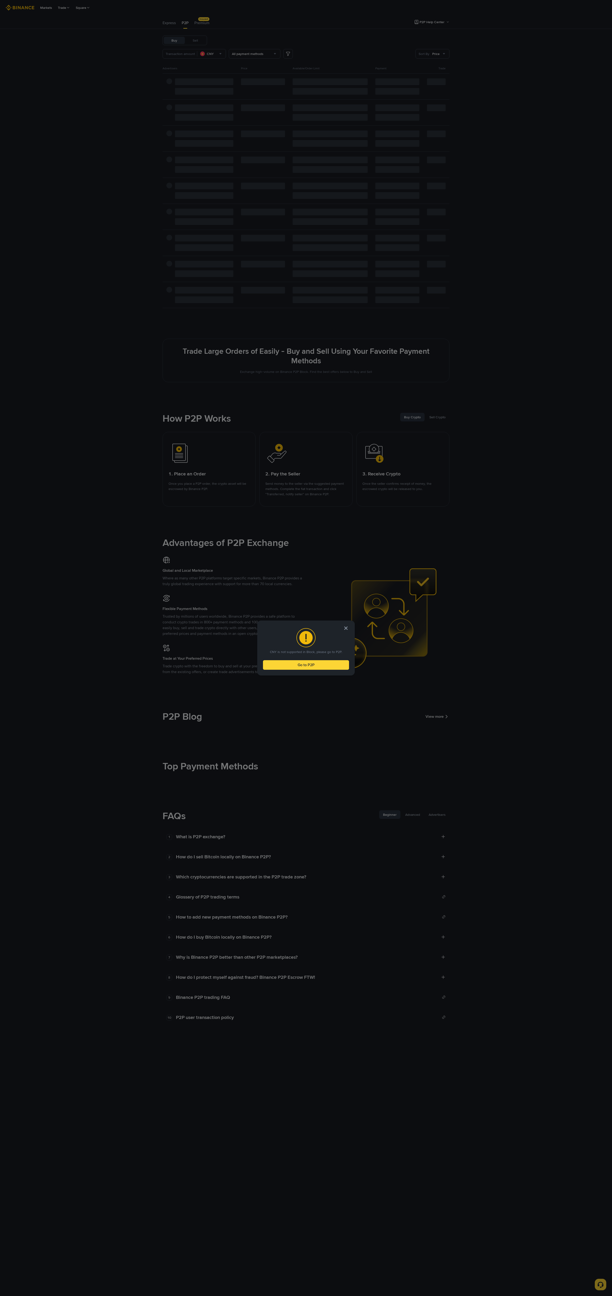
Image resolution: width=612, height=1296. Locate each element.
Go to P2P (306, 664)
